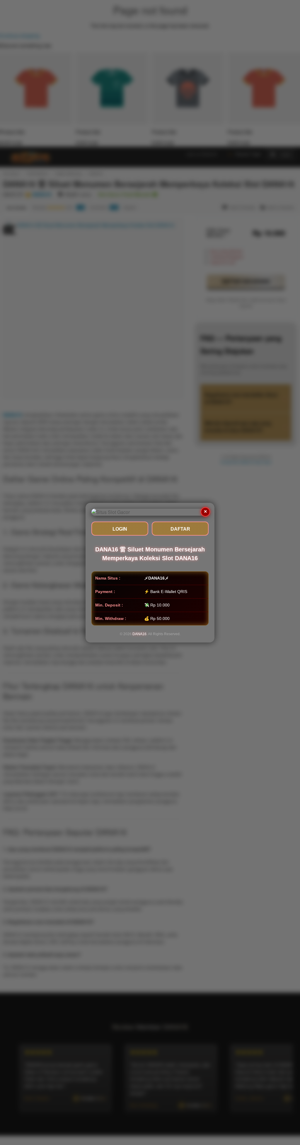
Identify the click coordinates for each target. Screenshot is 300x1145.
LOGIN (119, 529)
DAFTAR (180, 529)
